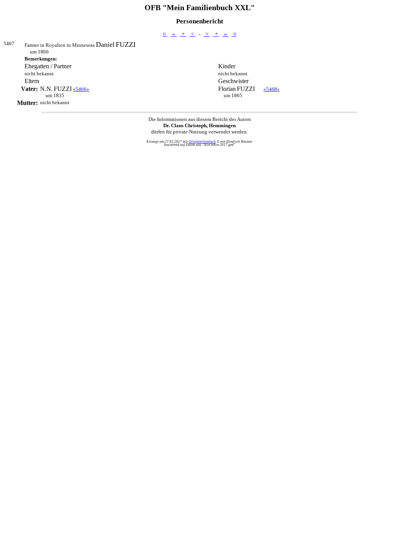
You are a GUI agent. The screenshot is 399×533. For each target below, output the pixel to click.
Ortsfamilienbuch (202, 142)
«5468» (271, 89)
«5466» (81, 89)
